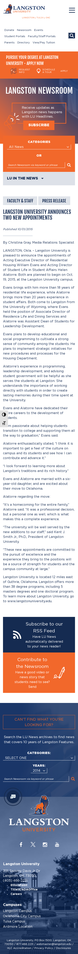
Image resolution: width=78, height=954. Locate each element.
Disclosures (63, 948)
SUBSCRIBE (38, 125)
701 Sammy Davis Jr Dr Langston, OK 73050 (21, 873)
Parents (9, 42)
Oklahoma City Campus (22, 916)
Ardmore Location (17, 926)
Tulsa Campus (14, 921)
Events (38, 30)
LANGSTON (28, 18)
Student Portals (14, 36)
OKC (48, 18)
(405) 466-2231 (15, 880)
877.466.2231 (24, 944)
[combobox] (39, 147)
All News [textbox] (16, 147)
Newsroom (24, 30)
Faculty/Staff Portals (42, 36)
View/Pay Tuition (44, 42)
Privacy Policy (43, 948)
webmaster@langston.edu (53, 944)
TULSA (40, 18)
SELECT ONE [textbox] (16, 758)
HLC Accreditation (19, 948)
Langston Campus (17, 911)
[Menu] (72, 10)
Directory (23, 42)
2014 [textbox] (36, 770)
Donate (9, 30)
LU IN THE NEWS (22, 178)
